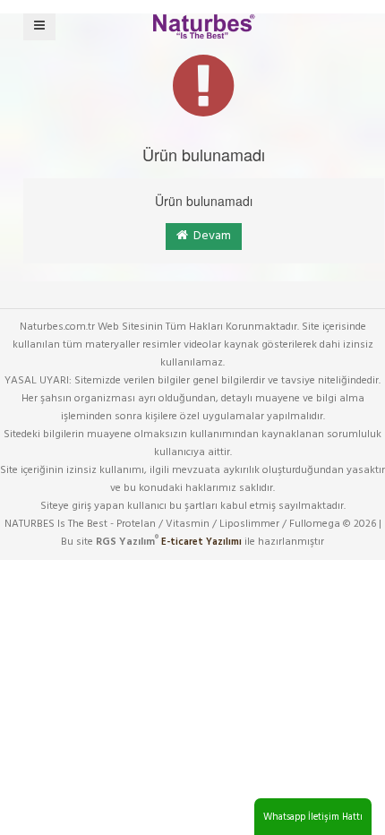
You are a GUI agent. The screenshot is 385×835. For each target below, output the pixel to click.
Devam (209, 236)
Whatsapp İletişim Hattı (313, 817)
